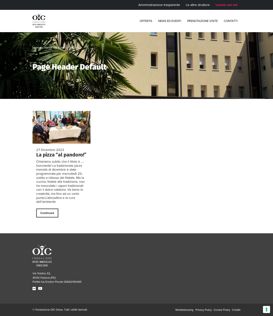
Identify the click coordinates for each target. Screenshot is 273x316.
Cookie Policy (222, 310)
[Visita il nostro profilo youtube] (40, 288)
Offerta (146, 21)
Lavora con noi (227, 5)
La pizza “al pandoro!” (61, 155)
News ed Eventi (169, 21)
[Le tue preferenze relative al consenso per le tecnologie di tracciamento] (266, 309)
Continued (47, 213)
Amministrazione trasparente (159, 5)
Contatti (231, 21)
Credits (236, 310)
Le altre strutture (198, 5)
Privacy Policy (203, 310)
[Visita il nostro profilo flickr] (34, 288)
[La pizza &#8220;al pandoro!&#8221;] (61, 127)
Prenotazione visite (202, 21)
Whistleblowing (184, 310)
